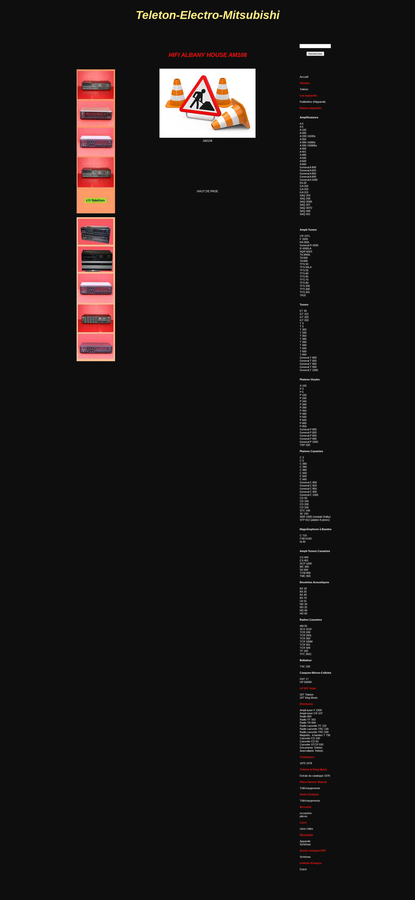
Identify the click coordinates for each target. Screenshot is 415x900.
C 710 (303, 535)
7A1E (303, 295)
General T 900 (308, 367)
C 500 (303, 473)
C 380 (303, 463)
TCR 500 (305, 647)
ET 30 (303, 310)
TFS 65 (304, 276)
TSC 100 (305, 666)
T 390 (303, 342)
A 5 (301, 126)
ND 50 (303, 613)
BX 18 (303, 588)
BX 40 (303, 594)
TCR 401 (305, 644)
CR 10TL (305, 235)
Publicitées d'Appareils (313, 101)
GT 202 (304, 317)
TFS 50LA (305, 267)
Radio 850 (305, 716)
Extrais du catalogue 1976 (315, 775)
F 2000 (304, 239)
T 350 (303, 335)
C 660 (303, 479)
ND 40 (303, 610)
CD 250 (304, 507)
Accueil (304, 76)
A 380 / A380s (308, 142)
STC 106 (305, 510)
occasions (306, 813)
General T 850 (308, 363)
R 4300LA (305, 248)
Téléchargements (310, 788)
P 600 (303, 420)
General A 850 (308, 173)
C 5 (302, 460)
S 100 (303, 385)
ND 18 (303, 604)
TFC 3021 (305, 654)
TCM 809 (305, 572)
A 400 (303, 148)
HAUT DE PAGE (207, 191)
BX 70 (303, 597)
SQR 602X (306, 251)
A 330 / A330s (308, 136)
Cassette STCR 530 (311, 744)
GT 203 (304, 320)
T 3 (302, 323)
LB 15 (303, 601)
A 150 (303, 129)
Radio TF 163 (308, 719)
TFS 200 (305, 285)
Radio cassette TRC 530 (314, 732)
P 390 (303, 407)
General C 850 (308, 488)
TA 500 (304, 257)
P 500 (303, 416)
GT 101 (304, 313)
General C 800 (308, 482)
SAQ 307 (305, 204)
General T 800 (308, 357)
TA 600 (304, 260)
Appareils (305, 841)
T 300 (303, 329)
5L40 (302, 541)
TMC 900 (305, 576)
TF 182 (304, 650)
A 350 (303, 139)
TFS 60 (304, 273)
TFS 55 (304, 270)
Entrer (303, 869)
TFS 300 (305, 289)
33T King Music (309, 697)
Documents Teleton (311, 747)
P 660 (303, 423)
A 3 (301, 123)
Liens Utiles (306, 828)
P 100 (303, 395)
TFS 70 (304, 279)
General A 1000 (308, 179)
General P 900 (308, 438)
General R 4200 (309, 245)
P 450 (303, 410)
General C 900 (308, 491)
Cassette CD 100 (310, 738)
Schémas (305, 844)
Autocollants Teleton (311, 750)
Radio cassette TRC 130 (314, 728)
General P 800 (308, 429)
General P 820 (308, 432)
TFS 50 (304, 264)
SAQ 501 (305, 214)
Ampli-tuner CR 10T (311, 713)
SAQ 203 (305, 195)
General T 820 (308, 360)
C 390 (303, 466)
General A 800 (308, 167)
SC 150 (304, 513)
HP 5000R (306, 682)
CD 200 (304, 504)
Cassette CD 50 (309, 741)
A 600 (303, 161)
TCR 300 (305, 638)
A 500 (303, 157)
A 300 (303, 133)
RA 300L (305, 242)
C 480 (303, 469)
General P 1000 (309, 441)
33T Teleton (306, 694)
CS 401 (304, 560)
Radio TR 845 (308, 722)
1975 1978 (306, 763)
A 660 (303, 164)
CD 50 (303, 498)
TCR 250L (306, 635)
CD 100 (304, 501)
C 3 (302, 457)
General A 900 (308, 176)
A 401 (303, 151)
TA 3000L (305, 254)
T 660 (303, 354)
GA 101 (304, 192)
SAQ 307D (306, 207)
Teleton (304, 89)
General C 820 (308, 485)
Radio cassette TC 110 (313, 725)
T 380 (303, 338)
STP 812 (305, 519)
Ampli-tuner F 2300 (311, 710)
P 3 (302, 388)
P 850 (303, 426)
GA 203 (304, 189)
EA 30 (303, 182)
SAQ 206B (306, 201)
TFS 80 (304, 282)
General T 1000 (309, 370)
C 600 (303, 476)
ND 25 (303, 607)
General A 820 (308, 170)
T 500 (303, 348)
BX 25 (303, 591)
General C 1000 (309, 494)
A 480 (303, 154)
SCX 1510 (305, 629)
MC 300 (304, 566)
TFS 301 (305, 292)
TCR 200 (305, 632)
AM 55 (303, 625)
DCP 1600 (306, 563)
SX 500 (304, 569)
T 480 (303, 345)
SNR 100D (306, 516)
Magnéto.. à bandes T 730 (315, 735)
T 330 (303, 332)
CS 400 (304, 557)
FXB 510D (306, 538)
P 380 (303, 404)
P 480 (303, 413)
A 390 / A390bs (308, 145)
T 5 (302, 326)
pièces (303, 816)
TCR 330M (306, 641)
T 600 (303, 351)
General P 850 (308, 435)
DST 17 (304, 679)
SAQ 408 (305, 211)
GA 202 (304, 186)
